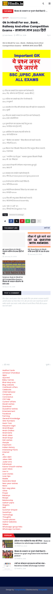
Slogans (5, 505)
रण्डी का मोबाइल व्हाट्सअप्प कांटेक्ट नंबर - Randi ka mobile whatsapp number (30, 564)
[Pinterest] (22, 221)
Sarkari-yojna (8, 502)
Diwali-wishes (8, 404)
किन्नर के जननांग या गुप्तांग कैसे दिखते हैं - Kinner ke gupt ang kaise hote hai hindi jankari (31, 11)
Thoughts (6, 517)
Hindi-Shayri (7, 438)
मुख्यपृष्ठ (5, 18)
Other (4, 490)
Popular (8, 535)
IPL (3, 454)
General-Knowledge (18, 18)
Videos (5, 524)
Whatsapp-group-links (12, 527)
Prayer (5, 493)
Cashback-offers (10, 387)
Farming (6, 416)
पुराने (47, 365)
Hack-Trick (7, 423)
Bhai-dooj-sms (9, 382)
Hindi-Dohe (7, 433)
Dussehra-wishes (10, 409)
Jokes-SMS (7, 459)
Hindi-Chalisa (8, 430)
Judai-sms (7, 462)
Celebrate (6, 389)
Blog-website (8, 385)
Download (6, 406)
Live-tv (5, 471)
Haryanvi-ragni (9, 425)
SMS (4, 507)
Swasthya (6, 512)
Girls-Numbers (8, 421)
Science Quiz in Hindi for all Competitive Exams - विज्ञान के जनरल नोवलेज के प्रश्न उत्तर (12, 280)
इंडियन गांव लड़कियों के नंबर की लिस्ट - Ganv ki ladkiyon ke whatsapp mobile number (32, 542)
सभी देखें (47, 228)
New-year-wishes (10, 483)
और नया (6, 365)
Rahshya (6, 495)
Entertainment (8, 411)
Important (6, 445)
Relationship (7, 500)
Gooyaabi (42, 589)
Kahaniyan (7, 464)
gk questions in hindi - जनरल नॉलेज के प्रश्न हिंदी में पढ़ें (13, 251)
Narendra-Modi (9, 481)
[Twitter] (16, 221)
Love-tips (6, 476)
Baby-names (8, 380)
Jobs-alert (6, 457)
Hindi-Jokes (7, 435)
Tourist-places (8, 519)
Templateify (19, 589)
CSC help (6, 399)
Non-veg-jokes (8, 488)
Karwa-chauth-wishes (12, 466)
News (4, 486)
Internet (5, 452)
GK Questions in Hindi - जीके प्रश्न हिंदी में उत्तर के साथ (38, 250)
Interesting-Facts (10, 450)
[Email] (33, 221)
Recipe (5, 498)
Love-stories (7, 474)
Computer (6, 394)
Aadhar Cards (8, 370)
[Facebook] (11, 221)
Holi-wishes (7, 440)
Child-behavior (8, 392)
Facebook (6, 413)
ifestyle (5, 442)
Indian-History (8, 447)
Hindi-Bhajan (8, 428)
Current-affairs (9, 401)
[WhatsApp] (27, 221)
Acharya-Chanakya (11, 373)
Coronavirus (7, 397)
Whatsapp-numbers (11, 529)
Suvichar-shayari (9, 510)
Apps (4, 375)
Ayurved (6, 377)
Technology (7, 514)
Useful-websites (9, 522)
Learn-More (7, 469)
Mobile (5, 478)
